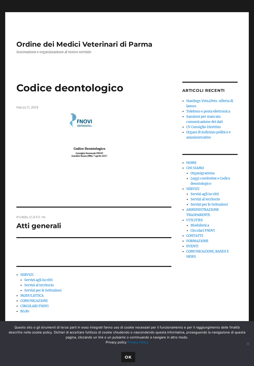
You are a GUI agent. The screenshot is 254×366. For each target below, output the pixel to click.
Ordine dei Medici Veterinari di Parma (84, 44)
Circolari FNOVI (202, 230)
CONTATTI (194, 236)
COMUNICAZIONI (34, 301)
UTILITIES (194, 220)
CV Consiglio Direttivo (203, 127)
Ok (128, 357)
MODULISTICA (32, 295)
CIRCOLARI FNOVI (34, 306)
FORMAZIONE (197, 241)
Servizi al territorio (39, 285)
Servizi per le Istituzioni (43, 290)
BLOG (24, 311)
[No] (247, 343)
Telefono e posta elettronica (208, 111)
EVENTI (192, 246)
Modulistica (199, 225)
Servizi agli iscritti (38, 280)
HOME (191, 163)
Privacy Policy (137, 342)
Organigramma (202, 173)
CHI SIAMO (195, 168)
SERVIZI (26, 275)
